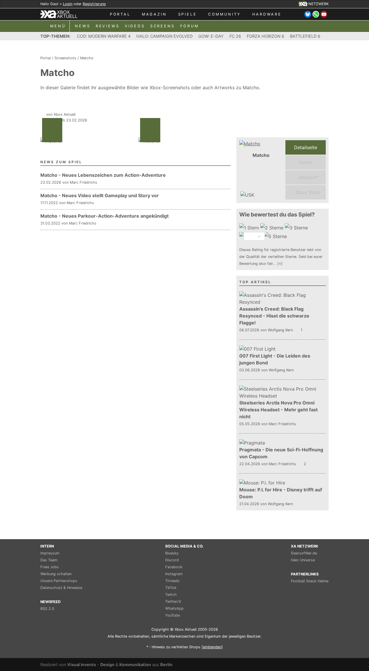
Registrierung (94, 4)
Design (107, 664)
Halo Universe (303, 560)
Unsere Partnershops (58, 581)
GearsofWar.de (304, 553)
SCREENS (162, 26)
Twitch (171, 594)
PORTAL (120, 14)
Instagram (173, 574)
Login (67, 4)
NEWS (82, 26)
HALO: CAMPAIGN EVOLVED (164, 36)
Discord (172, 560)
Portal (45, 58)
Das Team (48, 560)
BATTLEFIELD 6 (305, 36)
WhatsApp (174, 608)
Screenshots (65, 58)
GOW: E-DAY (211, 36)
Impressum (49, 553)
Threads (172, 581)
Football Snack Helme (309, 581)
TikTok (170, 588)
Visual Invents (81, 664)
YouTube (172, 615)
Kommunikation (135, 664)
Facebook (173, 567)
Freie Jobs (49, 567)
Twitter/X (173, 601)
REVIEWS (108, 26)
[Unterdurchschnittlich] (272, 227)
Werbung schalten (55, 574)
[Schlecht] (249, 227)
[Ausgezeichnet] (276, 236)
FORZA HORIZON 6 (265, 36)
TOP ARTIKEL (255, 282)
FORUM (189, 26)
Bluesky (171, 553)
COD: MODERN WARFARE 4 (104, 36)
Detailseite (305, 147)
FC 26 (235, 36)
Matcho (86, 58)
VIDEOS (135, 26)
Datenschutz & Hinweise (61, 588)
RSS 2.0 (47, 609)
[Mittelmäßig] (297, 227)
